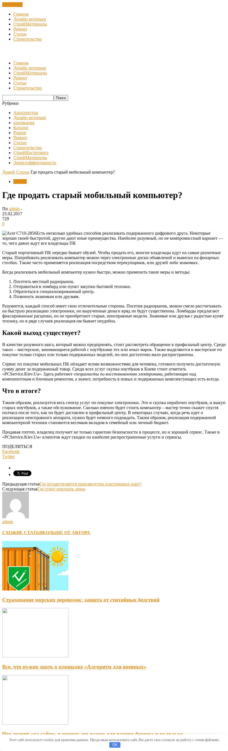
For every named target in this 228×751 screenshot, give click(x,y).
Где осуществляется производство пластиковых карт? (90, 484)
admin (14, 208)
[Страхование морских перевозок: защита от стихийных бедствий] (35, 589)
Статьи (20, 34)
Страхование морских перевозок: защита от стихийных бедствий (81, 600)
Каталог (21, 127)
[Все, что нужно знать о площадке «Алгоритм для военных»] (35, 656)
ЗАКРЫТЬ (12, 4)
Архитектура (25, 112)
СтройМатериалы (30, 24)
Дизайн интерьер (29, 19)
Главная (20, 14)
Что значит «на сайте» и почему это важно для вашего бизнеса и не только (92, 734)
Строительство (27, 39)
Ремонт (20, 29)
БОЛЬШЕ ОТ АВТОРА (66, 532)
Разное (19, 132)
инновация (23, 122)
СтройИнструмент (31, 152)
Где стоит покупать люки (61, 489)
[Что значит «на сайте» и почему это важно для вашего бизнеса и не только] (35, 723)
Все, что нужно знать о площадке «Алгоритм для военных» (74, 667)
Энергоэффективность (34, 162)
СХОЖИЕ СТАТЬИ (22, 532)
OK (115, 745)
